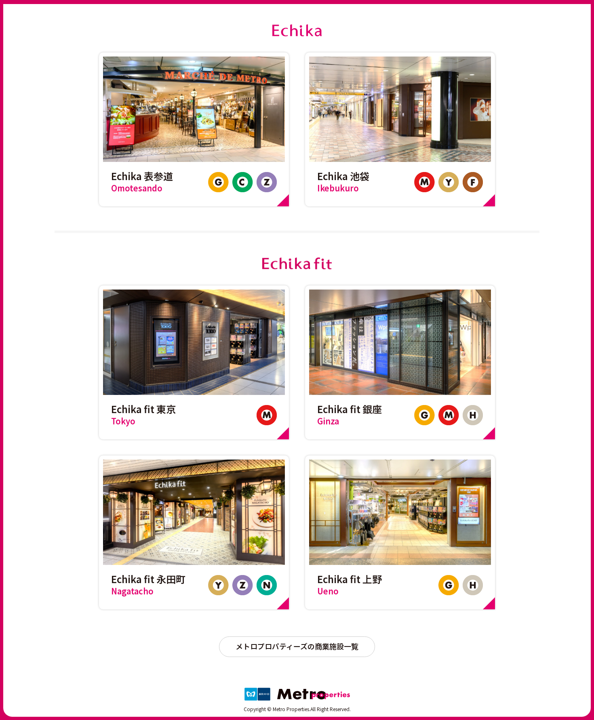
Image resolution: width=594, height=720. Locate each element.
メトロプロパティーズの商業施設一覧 (297, 646)
